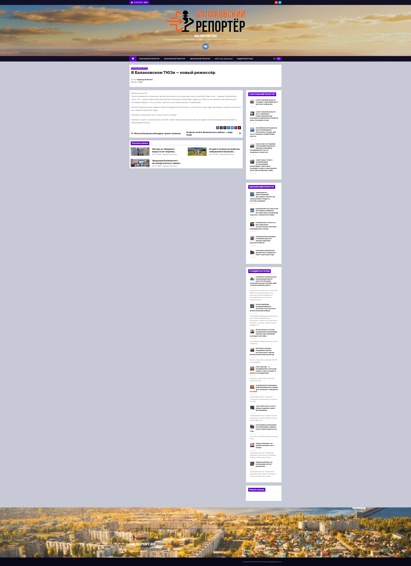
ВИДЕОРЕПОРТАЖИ (245, 59)
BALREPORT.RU (205, 36)
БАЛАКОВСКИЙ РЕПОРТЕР (174, 59)
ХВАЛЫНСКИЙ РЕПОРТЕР (200, 59)
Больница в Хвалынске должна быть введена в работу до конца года (266, 253)
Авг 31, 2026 (156, 154)
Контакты (258, 562)
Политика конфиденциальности (271, 562)
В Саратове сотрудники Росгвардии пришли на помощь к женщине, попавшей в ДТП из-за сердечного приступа (262, 148)
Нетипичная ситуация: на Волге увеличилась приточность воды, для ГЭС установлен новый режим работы (263, 132)
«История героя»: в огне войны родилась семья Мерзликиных (265, 408)
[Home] (133, 58)
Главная (245, 562)
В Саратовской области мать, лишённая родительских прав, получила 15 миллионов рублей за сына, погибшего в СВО (264, 116)
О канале (251, 562)
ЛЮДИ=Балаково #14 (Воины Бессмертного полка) (265, 445)
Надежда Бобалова (145, 80)
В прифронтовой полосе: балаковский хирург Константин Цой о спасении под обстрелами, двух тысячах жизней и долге (263, 281)
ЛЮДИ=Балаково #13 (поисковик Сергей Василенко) (264, 464)
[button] (274, 58)
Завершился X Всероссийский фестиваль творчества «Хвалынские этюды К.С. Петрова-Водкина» (262, 197)
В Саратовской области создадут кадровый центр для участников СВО (267, 102)
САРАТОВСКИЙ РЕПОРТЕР (149, 59)
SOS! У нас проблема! (224, 59)
